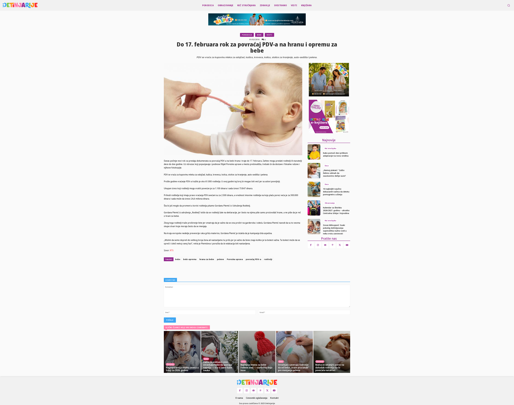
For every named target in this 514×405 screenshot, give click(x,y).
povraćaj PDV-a (253, 259)
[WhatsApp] (251, 269)
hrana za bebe (206, 259)
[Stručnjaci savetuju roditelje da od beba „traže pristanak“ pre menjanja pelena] (294, 352)
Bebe (259, 35)
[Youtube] (347, 245)
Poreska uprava (235, 259)
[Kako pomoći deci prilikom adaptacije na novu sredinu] (314, 152)
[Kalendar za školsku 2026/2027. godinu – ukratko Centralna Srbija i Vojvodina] (314, 208)
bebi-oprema (189, 259)
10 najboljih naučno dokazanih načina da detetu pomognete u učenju (336, 191)
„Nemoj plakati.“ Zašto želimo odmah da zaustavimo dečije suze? (334, 173)
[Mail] (325, 245)
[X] (238, 269)
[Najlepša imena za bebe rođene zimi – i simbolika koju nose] (257, 352)
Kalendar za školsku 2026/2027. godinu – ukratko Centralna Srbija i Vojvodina (336, 210)
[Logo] (4, 5)
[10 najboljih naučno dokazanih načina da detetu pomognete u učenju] (314, 189)
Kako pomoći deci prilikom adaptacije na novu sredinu (336, 154)
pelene (220, 259)
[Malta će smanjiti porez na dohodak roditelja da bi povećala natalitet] (331, 352)
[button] (508, 5)
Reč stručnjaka (330, 148)
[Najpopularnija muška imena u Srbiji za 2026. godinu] (182, 352)
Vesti (269, 35)
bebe (177, 259)
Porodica (247, 35)
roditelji (268, 259)
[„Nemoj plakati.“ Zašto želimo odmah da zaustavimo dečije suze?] (314, 170)
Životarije (170, 364)
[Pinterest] (244, 269)
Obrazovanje (330, 203)
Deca (326, 166)
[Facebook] (232, 269)
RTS (171, 250)
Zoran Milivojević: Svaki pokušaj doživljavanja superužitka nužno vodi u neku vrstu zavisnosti (335, 229)
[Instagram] (318, 245)
